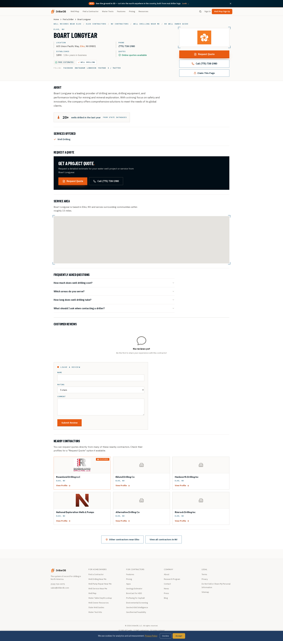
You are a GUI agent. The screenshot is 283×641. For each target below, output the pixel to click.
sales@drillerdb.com (60, 588)
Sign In (207, 11)
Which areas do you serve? (69, 291)
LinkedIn (91, 68)
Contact (167, 584)
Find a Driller (68, 19)
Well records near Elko (67, 24)
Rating (60, 385)
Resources (143, 11)
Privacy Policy (151, 636)
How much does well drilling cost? (73, 282)
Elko (82, 46)
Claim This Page (206, 73)
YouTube (102, 68)
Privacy (205, 579)
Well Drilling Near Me (97, 579)
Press (166, 593)
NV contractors (120, 24)
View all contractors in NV (163, 539)
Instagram (80, 68)
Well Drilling (88, 62)
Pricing (132, 11)
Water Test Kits (95, 612)
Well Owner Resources (98, 602)
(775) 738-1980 (127, 46)
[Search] (200, 11)
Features (121, 11)
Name (59, 373)
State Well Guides (96, 607)
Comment (61, 397)
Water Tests (107, 11)
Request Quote (206, 54)
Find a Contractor (90, 11)
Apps (128, 584)
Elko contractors (96, 24)
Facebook (68, 68)
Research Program (172, 579)
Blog (166, 598)
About (166, 574)
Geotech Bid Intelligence (137, 607)
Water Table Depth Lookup (100, 598)
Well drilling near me (146, 24)
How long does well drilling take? (72, 299)
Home (56, 19)
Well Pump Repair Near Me (100, 584)
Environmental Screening (137, 602)
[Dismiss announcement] (230, 3)
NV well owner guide (176, 24)
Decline (165, 636)
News (166, 588)
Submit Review (69, 422)
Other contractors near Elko (124, 539)
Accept (179, 636)
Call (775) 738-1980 (206, 63)
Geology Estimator (134, 588)
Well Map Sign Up (222, 11)
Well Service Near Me (97, 588)
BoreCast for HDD (134, 593)
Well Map (75, 11)
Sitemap (205, 592)
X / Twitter (114, 68)
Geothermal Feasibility (136, 612)
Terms (204, 574)
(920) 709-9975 (58, 584)
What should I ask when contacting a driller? (79, 308)
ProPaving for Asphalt (135, 598)
